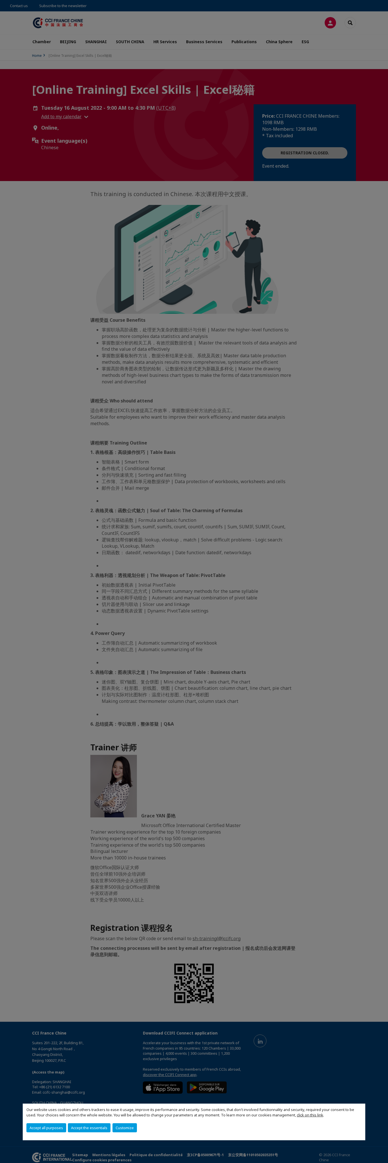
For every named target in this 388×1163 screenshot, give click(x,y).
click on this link (310, 1115)
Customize (125, 1127)
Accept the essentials (89, 1127)
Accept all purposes (46, 1127)
